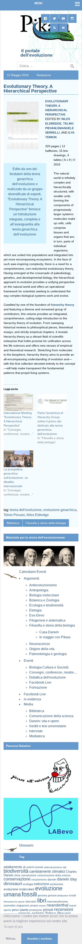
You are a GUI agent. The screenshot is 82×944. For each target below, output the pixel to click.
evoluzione (56, 884)
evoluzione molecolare (19, 889)
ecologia (28, 884)
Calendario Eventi (32, 571)
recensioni (63, 909)
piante (24, 909)
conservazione (17, 879)
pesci (15, 909)
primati (48, 909)
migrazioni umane (27, 905)
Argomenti (31, 578)
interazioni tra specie (14, 901)
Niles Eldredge (37, 515)
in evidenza (32, 699)
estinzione (41, 884)
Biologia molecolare (44, 595)
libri (41, 900)
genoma (42, 895)
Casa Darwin (49, 632)
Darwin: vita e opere (44, 721)
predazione (35, 910)
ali (24, 867)
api (64, 867)
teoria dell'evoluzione (26, 510)
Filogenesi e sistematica (47, 620)
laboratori (30, 901)
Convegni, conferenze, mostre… (53, 672)
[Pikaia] (46, 41)
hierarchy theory (62, 304)
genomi (52, 895)
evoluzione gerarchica (59, 510)
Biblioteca (13, 523)
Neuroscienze (39, 644)
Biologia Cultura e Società (48, 667)
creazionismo (39, 879)
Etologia (35, 610)
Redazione (44, 75)
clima (17, 875)
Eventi (28, 660)
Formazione (38, 687)
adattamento (13, 867)
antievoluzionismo (53, 867)
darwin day (67, 879)
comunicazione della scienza (53, 875)
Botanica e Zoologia (44, 600)
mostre (42, 905)
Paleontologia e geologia (48, 654)
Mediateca (37, 736)
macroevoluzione (57, 901)
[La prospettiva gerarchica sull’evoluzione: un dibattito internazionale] (18, 458)
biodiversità (16, 871)
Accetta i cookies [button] (39, 938)
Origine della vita (41, 649)
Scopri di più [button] (13, 926)
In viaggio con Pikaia (54, 637)
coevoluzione (28, 875)
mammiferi (10, 905)
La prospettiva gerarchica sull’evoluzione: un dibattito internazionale (16, 478)
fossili (29, 894)
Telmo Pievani (14, 515)
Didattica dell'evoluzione (47, 677)
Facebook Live (40, 682)
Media (28, 704)
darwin (52, 879)
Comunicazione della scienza (51, 716)
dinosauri (13, 883)
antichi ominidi (34, 867)
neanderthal (57, 905)
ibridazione (62, 895)
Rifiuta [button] (10, 938)
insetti (72, 895)
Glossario (26, 845)
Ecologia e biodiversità (46, 605)
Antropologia (38, 590)
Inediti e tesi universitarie (47, 726)
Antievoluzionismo (43, 585)
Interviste (36, 731)
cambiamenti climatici (47, 871)
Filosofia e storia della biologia (46, 523)
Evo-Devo (36, 615)
